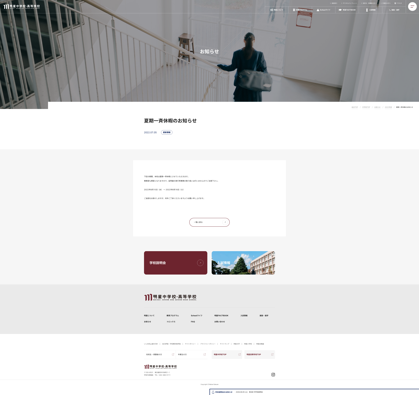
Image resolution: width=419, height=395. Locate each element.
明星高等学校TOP (254, 354)
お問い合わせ (219, 322)
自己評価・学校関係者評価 (171, 344)
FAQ (193, 322)
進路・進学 (264, 315)
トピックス (171, 322)
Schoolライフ (196, 315)
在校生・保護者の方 (154, 354)
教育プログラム (173, 315)
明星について (149, 315)
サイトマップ (224, 344)
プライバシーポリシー (208, 344)
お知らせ (147, 322)
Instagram (273, 374)
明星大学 (237, 344)
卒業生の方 (182, 354)
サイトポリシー (190, 344)
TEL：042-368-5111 (162, 375)
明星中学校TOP (220, 354)
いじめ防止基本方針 (151, 344)
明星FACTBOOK (221, 315)
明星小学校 (248, 344)
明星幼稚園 (260, 344)
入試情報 (243, 315)
